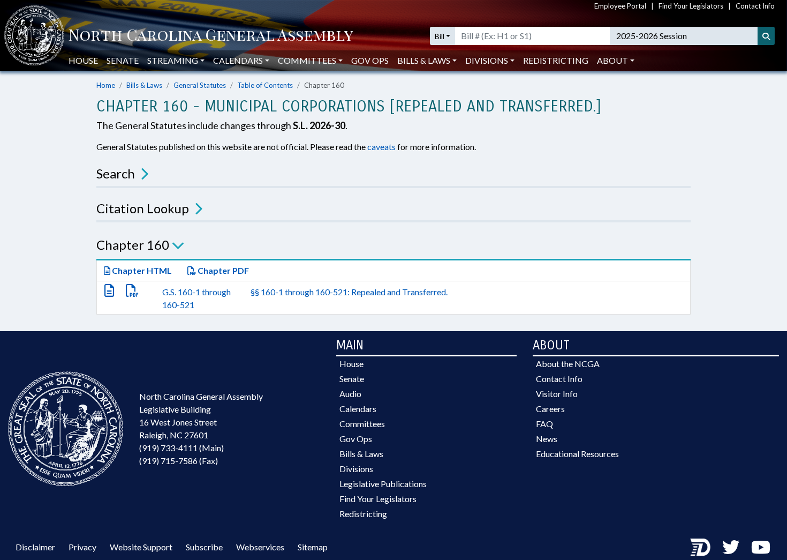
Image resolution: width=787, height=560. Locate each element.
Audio (350, 394)
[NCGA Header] (211, 35)
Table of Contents (265, 85)
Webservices (260, 547)
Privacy (82, 547)
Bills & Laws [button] (423, 60)
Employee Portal (620, 6)
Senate (123, 60)
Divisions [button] (486, 60)
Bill (439, 36)
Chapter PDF (222, 270)
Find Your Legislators (691, 6)
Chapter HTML (141, 270)
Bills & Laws (144, 85)
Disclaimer (35, 547)
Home (105, 85)
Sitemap (313, 547)
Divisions (356, 469)
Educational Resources (577, 454)
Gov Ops (370, 60)
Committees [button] (307, 60)
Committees (362, 424)
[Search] (766, 36)
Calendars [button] (238, 60)
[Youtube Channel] (761, 546)
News (546, 439)
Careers (550, 409)
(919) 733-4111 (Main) (181, 448)
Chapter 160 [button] (132, 244)
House (83, 60)
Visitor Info (557, 394)
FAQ (544, 424)
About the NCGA (568, 364)
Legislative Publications (383, 484)
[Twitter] (731, 546)
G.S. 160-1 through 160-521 (196, 298)
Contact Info (755, 6)
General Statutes (199, 85)
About (612, 60)
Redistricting (555, 60)
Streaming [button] (172, 60)
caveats (381, 146)
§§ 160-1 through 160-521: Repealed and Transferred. (349, 292)
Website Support (141, 547)
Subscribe (204, 547)
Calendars (357, 409)
